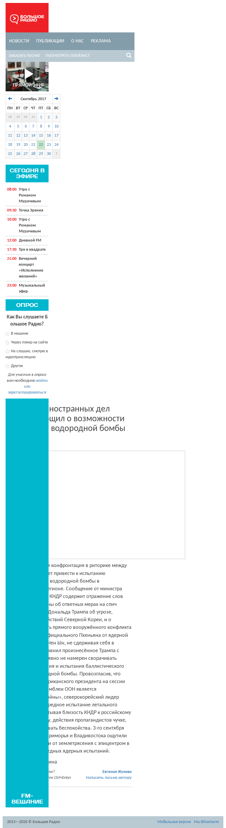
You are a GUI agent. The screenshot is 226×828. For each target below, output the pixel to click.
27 (26, 154)
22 (41, 145)
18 (10, 145)
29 (18, 117)
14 (33, 135)
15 (41, 135)
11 (10, 135)
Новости (19, 41)
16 (49, 135)
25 (10, 154)
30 (25, 117)
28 (10, 117)
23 (49, 145)
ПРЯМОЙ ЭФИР (28, 85)
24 (56, 145)
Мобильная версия (174, 822)
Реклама (101, 41)
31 (33, 117)
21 (33, 145)
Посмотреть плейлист (68, 56)
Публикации (50, 41)
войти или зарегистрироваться (28, 387)
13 (26, 135)
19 (18, 145)
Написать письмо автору (109, 778)
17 (56, 135)
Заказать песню (24, 56)
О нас (77, 41)
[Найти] (129, 56)
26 (18, 154)
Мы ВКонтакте (206, 822)
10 (56, 126)
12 (18, 135)
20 (26, 145)
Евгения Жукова (117, 772)
